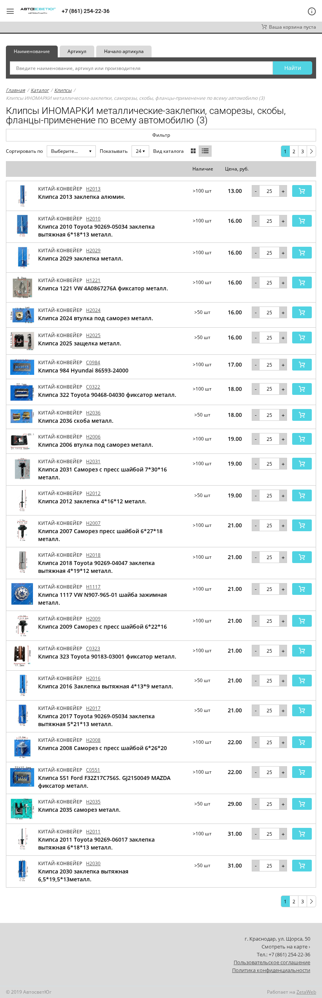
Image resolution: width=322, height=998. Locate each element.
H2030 (93, 863)
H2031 (93, 461)
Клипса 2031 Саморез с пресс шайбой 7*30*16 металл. (102, 473)
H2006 (93, 436)
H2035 (93, 801)
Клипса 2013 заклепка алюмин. (81, 196)
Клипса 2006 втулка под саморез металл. (95, 444)
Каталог (40, 90)
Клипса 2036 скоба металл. (75, 420)
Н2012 (93, 493)
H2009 (93, 618)
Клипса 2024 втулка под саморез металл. (95, 318)
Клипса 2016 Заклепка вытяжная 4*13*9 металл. (105, 686)
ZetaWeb (306, 992)
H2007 (93, 523)
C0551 (93, 770)
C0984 (93, 362)
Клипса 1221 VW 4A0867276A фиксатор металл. (103, 288)
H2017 (93, 708)
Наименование (32, 51)
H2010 (93, 218)
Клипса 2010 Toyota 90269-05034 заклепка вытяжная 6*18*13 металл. (96, 230)
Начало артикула (124, 51)
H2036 (93, 412)
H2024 (93, 310)
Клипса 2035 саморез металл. (79, 809)
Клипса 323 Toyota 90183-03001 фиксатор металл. (107, 656)
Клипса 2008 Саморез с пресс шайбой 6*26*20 (102, 748)
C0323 (93, 648)
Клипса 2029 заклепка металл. (80, 258)
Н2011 (93, 831)
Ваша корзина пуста (291, 27)
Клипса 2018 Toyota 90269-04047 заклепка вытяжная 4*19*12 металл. (96, 566)
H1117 (93, 586)
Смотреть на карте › (286, 946)
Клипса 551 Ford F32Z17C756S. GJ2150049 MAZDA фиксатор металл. (104, 781)
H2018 (93, 555)
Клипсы (62, 90)
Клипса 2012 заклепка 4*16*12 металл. (92, 501)
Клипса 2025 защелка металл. (79, 343)
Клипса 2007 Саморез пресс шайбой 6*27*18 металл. (100, 535)
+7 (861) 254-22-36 (86, 11)
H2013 (93, 188)
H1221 (93, 280)
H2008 (93, 740)
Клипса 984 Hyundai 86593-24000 (83, 370)
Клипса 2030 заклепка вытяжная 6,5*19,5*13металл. (83, 875)
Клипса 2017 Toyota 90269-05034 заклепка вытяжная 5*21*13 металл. (96, 720)
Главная (15, 90)
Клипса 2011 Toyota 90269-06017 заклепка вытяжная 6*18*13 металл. (96, 843)
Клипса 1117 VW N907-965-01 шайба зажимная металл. (102, 598)
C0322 (93, 386)
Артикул (77, 51)
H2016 (93, 678)
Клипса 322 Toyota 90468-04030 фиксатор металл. (107, 394)
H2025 (93, 335)
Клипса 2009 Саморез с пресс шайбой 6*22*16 (102, 626)
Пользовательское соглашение (272, 962)
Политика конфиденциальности (271, 970)
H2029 (93, 250)
